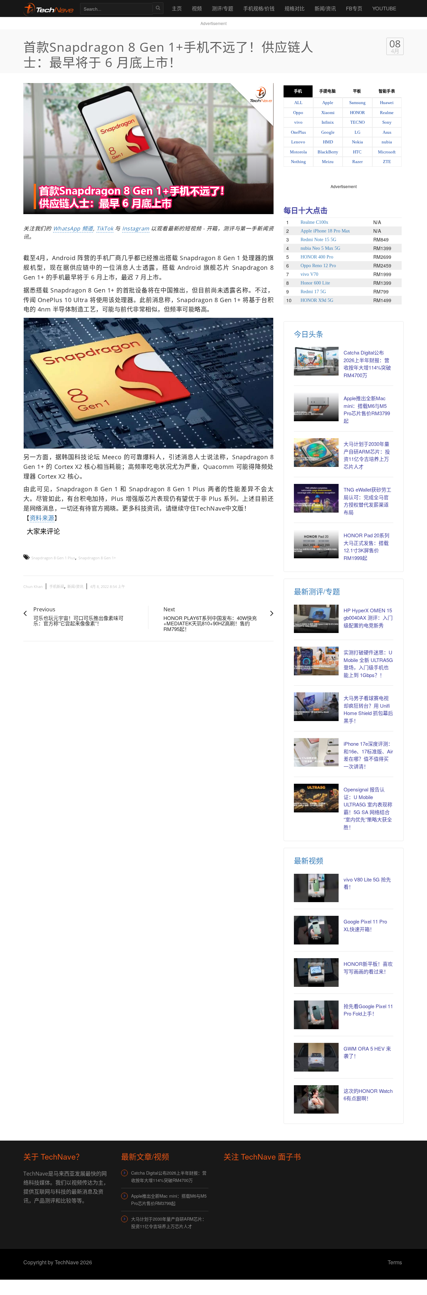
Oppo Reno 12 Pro (318, 265)
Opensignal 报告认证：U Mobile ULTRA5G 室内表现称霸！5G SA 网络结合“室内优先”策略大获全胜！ (368, 808)
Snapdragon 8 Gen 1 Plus (53, 557)
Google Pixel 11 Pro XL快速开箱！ (365, 925)
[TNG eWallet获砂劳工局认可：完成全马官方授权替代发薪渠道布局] (316, 498)
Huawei (387, 102)
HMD (328, 141)
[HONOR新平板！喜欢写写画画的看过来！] (316, 972)
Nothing (298, 161)
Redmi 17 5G (313, 291)
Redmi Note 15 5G (318, 239)
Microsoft (387, 151)
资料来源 (42, 518)
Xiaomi (328, 112)
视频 (197, 8)
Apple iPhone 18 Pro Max (325, 230)
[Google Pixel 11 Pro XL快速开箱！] (316, 930)
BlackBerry (328, 151)
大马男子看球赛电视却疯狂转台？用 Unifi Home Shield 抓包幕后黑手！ (368, 709)
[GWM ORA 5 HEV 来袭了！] (316, 1057)
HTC (357, 151)
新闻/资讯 (325, 8)
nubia (387, 141)
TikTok (104, 228)
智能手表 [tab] (387, 91)
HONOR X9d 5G (317, 300)
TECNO (357, 122)
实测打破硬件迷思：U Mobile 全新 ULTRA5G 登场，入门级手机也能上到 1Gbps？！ (368, 663)
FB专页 (354, 8)
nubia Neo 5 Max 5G (320, 248)
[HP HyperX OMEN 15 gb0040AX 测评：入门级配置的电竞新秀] (316, 619)
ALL (298, 102)
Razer (357, 161)
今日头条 (308, 334)
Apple (327, 102)
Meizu (328, 161)
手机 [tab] (298, 91)
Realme (387, 112)
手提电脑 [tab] (327, 91)
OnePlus (298, 132)
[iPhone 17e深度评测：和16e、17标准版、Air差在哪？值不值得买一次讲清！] (316, 752)
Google (328, 132)
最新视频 (308, 860)
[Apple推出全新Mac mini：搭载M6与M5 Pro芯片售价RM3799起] (316, 407)
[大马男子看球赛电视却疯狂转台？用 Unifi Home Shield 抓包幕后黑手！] (316, 706)
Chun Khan (33, 586)
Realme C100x (314, 222)
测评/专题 (222, 8)
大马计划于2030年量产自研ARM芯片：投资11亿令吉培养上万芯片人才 (367, 455)
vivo (298, 122)
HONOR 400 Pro (317, 256)
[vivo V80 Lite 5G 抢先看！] (316, 888)
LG (357, 132)
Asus (387, 132)
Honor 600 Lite (315, 282)
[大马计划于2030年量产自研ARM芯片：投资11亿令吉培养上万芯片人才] (316, 452)
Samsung (357, 102)
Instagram (135, 228)
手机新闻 (56, 586)
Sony (387, 122)
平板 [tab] (357, 91)
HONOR (357, 112)
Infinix (328, 122)
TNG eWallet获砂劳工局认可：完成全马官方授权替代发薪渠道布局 (367, 501)
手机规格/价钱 (259, 8)
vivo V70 (309, 274)
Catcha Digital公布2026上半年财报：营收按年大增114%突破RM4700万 (367, 364)
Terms (395, 1262)
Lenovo (298, 141)
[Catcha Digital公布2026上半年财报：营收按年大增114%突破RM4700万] (316, 361)
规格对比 (295, 8)
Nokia (357, 141)
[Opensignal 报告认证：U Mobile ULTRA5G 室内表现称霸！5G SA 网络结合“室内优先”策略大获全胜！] (316, 798)
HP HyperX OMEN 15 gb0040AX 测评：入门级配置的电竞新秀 (368, 618)
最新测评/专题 (317, 591)
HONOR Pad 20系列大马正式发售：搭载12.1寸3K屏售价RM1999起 (366, 546)
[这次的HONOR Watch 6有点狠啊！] (316, 1099)
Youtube (384, 8)
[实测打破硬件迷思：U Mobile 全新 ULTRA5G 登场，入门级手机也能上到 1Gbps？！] (316, 661)
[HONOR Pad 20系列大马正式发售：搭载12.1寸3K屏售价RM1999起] (316, 544)
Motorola (298, 151)
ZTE (387, 161)
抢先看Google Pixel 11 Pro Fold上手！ (368, 1010)
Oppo (298, 112)
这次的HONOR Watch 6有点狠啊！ (368, 1094)
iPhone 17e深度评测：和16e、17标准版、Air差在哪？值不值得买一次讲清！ (368, 755)
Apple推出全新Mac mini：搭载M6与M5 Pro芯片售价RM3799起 (367, 409)
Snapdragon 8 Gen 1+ (97, 557)
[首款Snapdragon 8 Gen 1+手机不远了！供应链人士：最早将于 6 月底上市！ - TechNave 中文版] (48, 8)
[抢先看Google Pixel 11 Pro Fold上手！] (316, 1015)
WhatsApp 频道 (73, 228)
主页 (177, 8)
